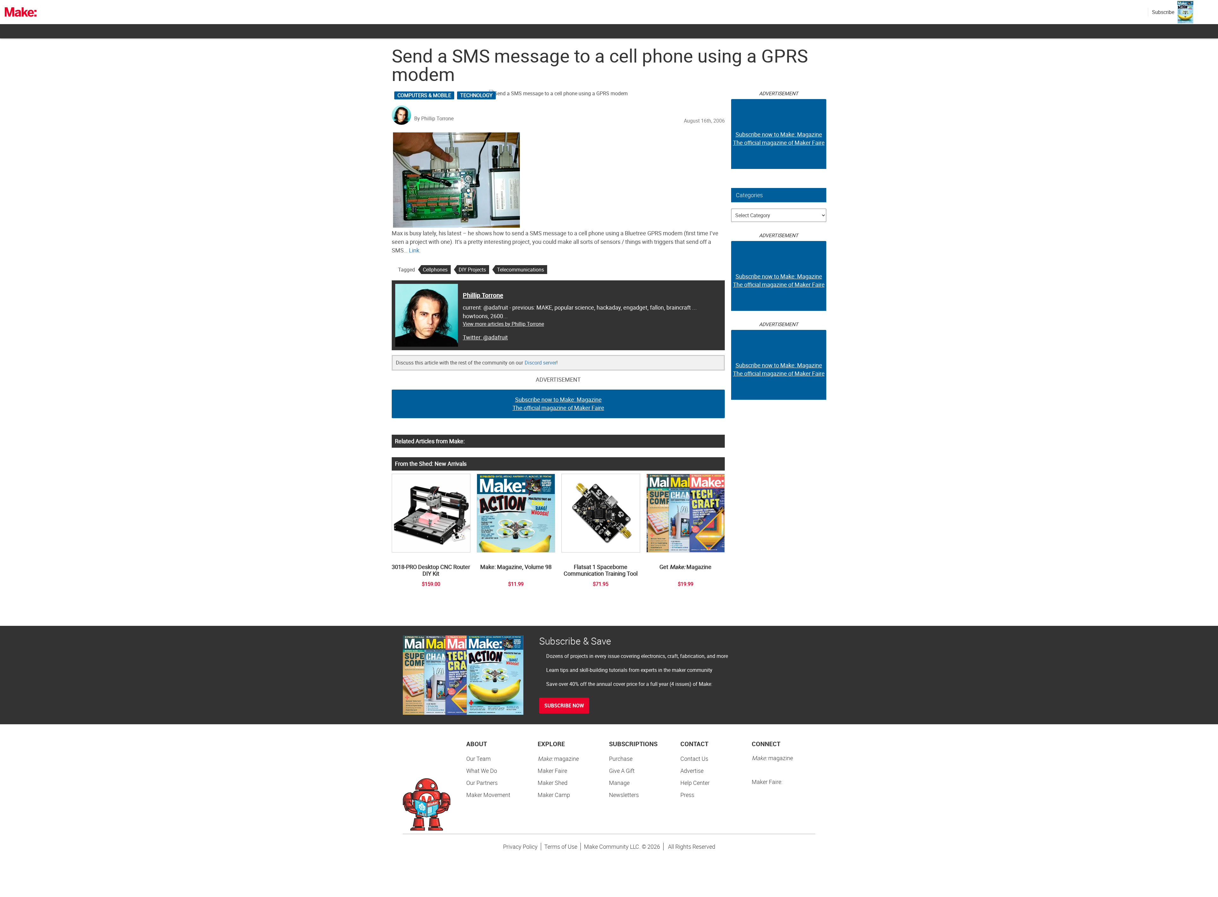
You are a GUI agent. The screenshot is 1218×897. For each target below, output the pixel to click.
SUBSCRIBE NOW (564, 705)
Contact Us (694, 758)
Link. (415, 250)
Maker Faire (552, 770)
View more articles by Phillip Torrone (503, 323)
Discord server (540, 362)
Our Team (478, 758)
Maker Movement (488, 795)
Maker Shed (552, 783)
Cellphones (435, 269)
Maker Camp (554, 795)
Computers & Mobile (424, 95)
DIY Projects (472, 269)
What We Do (481, 770)
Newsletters (624, 795)
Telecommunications (520, 269)
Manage (619, 783)
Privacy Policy (520, 846)
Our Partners (482, 783)
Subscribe (1163, 12)
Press (687, 795)
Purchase (620, 758)
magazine (558, 758)
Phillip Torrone (483, 295)
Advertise (692, 770)
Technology (476, 95)
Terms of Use (560, 846)
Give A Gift (622, 770)
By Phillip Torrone (434, 118)
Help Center (695, 783)
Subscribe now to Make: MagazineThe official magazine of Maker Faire (558, 404)
